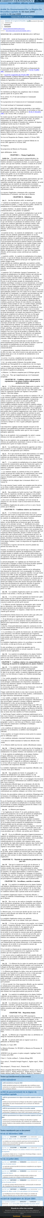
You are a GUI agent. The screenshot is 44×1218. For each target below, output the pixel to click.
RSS (9, 3)
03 (23, 12)
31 (10, 14)
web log (24, 3)
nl (41, 0)
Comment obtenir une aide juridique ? (22, 17)
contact (32, 3)
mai (14, 14)
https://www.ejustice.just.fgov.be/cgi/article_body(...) (18, 30)
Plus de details (26, 1216)
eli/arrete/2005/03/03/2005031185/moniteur (14, 28)
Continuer (16, 1216)
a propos (16, 3)
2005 (32, 12)
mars (27, 12)
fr (37, 0)
